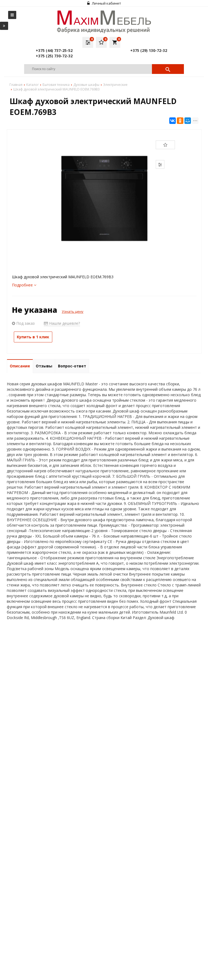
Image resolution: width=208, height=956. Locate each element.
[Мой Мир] (187, 120)
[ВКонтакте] (172, 120)
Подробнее (23, 285)
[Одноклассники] (180, 120)
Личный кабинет (106, 3)
